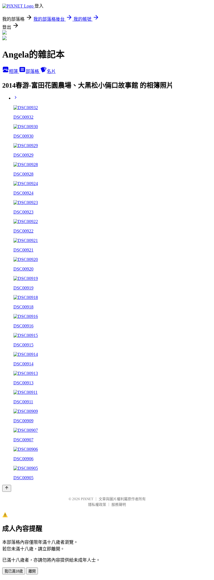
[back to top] (6, 488)
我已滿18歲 (13, 571)
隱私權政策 (97, 504)
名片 (51, 71)
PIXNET (87, 499)
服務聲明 (118, 504)
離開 (32, 571)
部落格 (33, 71)
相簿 (14, 71)
